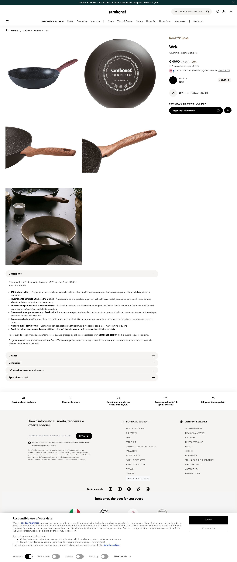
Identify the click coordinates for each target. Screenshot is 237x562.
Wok (47, 30)
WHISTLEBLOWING (193, 464)
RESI (128, 437)
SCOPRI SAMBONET (193, 428)
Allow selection (208, 528)
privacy (82, 459)
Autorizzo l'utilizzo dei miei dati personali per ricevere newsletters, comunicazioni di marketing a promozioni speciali (60, 444)
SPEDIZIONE (131, 442)
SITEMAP (129, 469)
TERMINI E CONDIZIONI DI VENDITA (199, 460)
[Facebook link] (129, 489)
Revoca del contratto (138, 478)
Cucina (26, 30)
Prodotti (15, 30)
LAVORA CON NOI (192, 473)
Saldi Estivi (126, 2)
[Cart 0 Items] (230, 12)
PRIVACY (188, 446)
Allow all (208, 519)
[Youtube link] (120, 489)
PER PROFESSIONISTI (194, 442)
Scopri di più (224, 70)
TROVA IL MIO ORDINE (135, 428)
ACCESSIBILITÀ (191, 469)
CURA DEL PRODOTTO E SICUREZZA (141, 446)
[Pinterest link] (148, 489)
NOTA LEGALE (191, 455)
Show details (120, 556)
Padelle (37, 30)
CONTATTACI (131, 433)
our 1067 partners (30, 523)
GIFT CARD (130, 473)
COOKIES (189, 451)
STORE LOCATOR (133, 455)
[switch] (56, 556)
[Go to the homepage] (117, 12)
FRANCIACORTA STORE (135, 464)
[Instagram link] (110, 489)
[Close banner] (233, 2)
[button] (70, 22)
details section (111, 545)
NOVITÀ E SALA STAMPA (195, 433)
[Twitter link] (138, 489)
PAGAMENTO (131, 451)
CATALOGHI (190, 437)
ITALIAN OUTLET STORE (135, 460)
